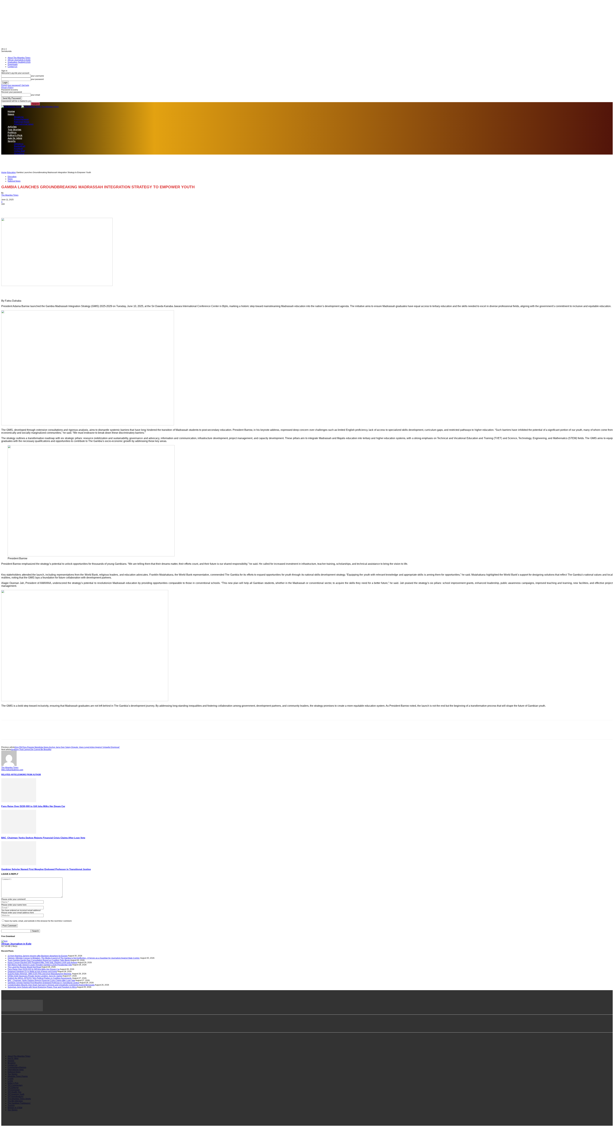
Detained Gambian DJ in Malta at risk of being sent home (32, 971)
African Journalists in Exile (19, 60)
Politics (12, 132)
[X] (18, 208)
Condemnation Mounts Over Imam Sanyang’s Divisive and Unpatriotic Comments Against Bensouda (51, 985)
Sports (12, 141)
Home (11, 111)
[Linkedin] (29, 208)
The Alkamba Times (9, 195)
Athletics (18, 144)
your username (37, 76)
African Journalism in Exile (16, 944)
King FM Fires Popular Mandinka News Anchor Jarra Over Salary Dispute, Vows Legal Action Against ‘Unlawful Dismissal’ (67, 747)
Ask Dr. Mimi (15, 138)
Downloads (13, 64)
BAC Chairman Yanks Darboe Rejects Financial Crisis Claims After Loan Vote (43, 837)
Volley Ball (19, 151)
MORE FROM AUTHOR (30, 774)
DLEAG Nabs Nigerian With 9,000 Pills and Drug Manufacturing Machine (40, 974)
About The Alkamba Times (19, 58)
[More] (41, 208)
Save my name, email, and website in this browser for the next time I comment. (38, 921)
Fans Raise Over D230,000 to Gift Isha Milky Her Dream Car (33, 806)
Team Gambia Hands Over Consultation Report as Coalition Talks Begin (39, 960)
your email (35, 95)
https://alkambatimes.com (12, 770)
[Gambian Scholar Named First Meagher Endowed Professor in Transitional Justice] (18, 864)
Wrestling (19, 153)
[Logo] (11, 106)
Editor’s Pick (15, 135)
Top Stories (14, 129)
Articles (12, 126)
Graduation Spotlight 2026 (19, 62)
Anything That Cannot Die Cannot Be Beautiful (31, 749)
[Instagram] (19, 1046)
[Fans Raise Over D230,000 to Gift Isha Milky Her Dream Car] (18, 801)
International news (23, 124)
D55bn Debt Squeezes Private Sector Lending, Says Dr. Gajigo (35, 976)
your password (37, 79)
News (11, 114)
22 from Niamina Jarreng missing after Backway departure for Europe (38, 956)
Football (18, 148)
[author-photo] (9, 765)
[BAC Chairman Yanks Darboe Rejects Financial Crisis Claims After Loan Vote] (18, 833)
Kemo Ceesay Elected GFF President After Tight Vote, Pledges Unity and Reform (42, 962)
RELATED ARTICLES (10, 774)
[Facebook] (6, 208)
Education (11, 172)
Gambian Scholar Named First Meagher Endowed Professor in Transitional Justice (46, 869)
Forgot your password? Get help (15, 85)
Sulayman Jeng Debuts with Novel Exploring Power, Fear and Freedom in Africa (42, 987)
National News (21, 122)
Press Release (21, 119)
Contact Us (12, 67)
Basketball (19, 146)
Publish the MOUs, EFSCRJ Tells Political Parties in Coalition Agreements (40, 978)
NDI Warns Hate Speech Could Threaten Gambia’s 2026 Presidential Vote (40, 965)
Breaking (19, 117)
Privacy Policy (7, 87)
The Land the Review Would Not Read (24, 967)
